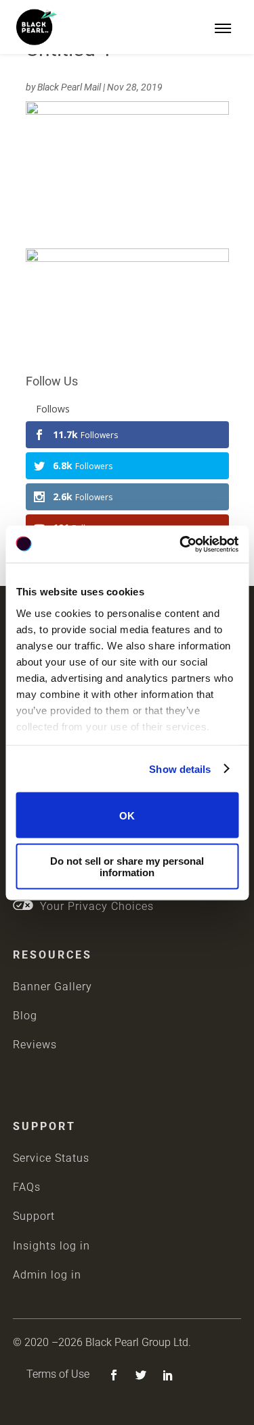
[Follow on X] (141, 1375)
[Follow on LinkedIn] (168, 1375)
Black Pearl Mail (69, 87)
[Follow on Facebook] (114, 1375)
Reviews (35, 1044)
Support (34, 1216)
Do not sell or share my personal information (127, 866)
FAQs (27, 1187)
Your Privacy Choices (93, 906)
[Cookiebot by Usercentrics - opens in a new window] (180, 544)
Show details (180, 768)
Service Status (51, 1158)
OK (127, 815)
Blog (25, 1015)
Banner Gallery (52, 986)
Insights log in (51, 1245)
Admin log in (47, 1274)
